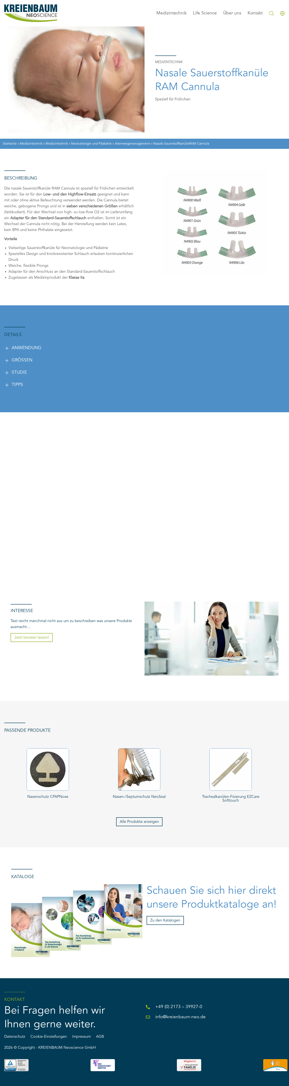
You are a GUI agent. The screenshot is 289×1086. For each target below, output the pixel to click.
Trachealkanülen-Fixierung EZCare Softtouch (230, 798)
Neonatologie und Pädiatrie (91, 143)
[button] (102, 348)
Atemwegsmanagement (132, 143)
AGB (100, 1037)
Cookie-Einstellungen (48, 1037)
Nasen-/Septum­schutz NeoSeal (139, 797)
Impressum (81, 1037)
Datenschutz (14, 1037)
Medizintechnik (31, 143)
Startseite (10, 143)
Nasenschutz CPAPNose (47, 797)
